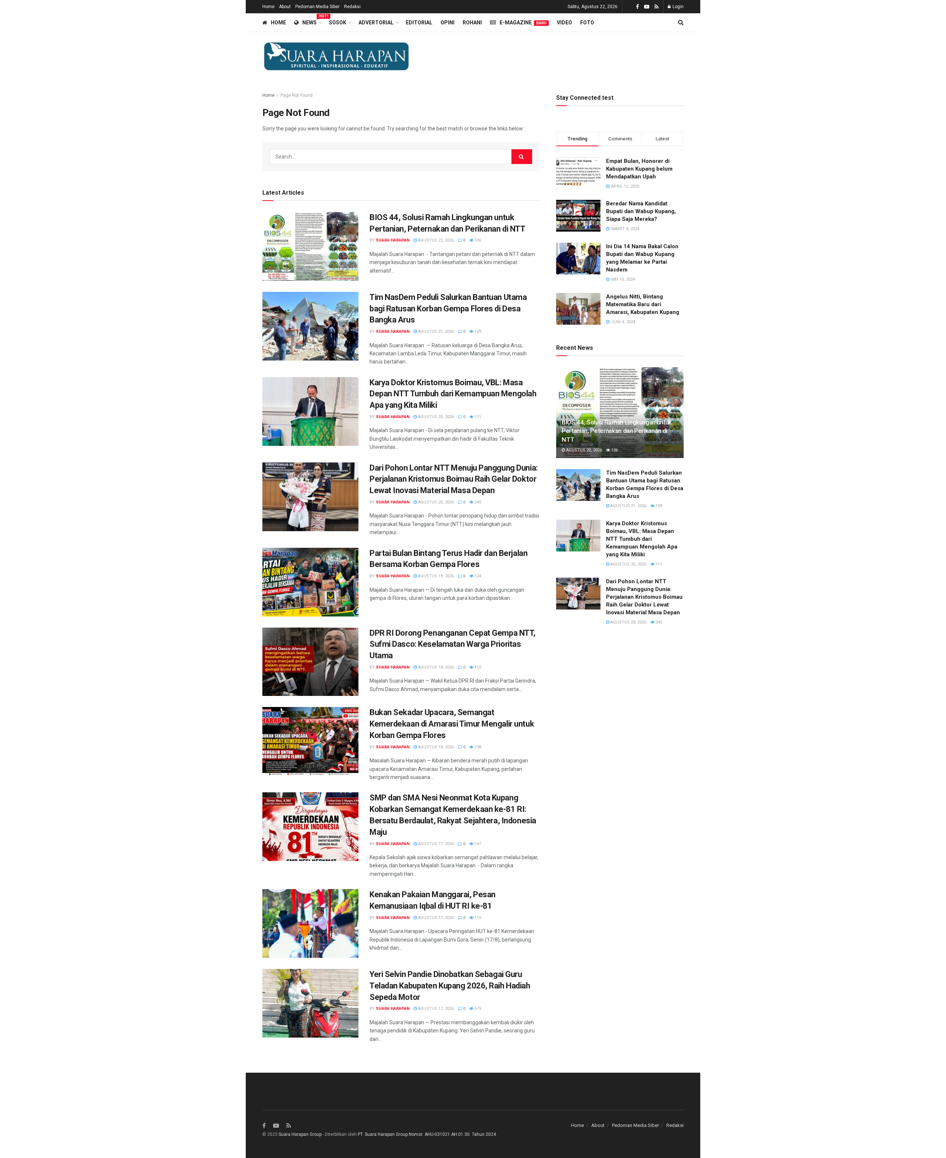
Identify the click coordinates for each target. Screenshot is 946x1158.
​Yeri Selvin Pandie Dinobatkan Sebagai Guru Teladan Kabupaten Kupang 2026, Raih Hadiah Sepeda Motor (450, 986)
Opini (447, 22)
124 (477, 576)
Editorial (419, 22)
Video (564, 22)
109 (477, 331)
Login (677, 6)
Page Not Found (296, 95)
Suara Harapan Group (300, 1134)
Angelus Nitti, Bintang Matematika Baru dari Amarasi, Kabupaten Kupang (642, 304)
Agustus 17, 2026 (435, 843)
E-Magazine (523, 22)
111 (477, 416)
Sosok (337, 22)
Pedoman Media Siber (317, 6)
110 (477, 667)
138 (477, 747)
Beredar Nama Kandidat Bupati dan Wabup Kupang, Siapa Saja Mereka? (641, 211)
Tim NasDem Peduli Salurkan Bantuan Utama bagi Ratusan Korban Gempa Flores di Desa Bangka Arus (448, 309)
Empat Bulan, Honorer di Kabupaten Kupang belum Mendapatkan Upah (639, 169)
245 (477, 502)
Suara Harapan (392, 240)
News (311, 21)
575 (477, 1008)
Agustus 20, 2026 (435, 416)
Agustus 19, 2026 (435, 576)
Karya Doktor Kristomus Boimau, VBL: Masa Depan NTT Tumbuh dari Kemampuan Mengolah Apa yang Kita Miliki (453, 394)
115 (477, 917)
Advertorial (376, 22)
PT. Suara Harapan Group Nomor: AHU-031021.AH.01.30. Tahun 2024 (427, 1134)
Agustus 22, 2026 (435, 240)
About (285, 6)
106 (477, 240)
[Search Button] (521, 156)
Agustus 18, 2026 (435, 667)
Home (268, 6)
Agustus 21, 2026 (435, 331)
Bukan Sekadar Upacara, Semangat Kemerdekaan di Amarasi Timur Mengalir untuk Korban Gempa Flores (452, 724)
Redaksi (352, 6)
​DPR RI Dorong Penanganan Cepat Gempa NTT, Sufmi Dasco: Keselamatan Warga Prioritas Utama (452, 644)
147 (477, 843)
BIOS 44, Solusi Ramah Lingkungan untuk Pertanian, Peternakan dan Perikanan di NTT (617, 431)
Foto (587, 22)
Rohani (472, 22)
